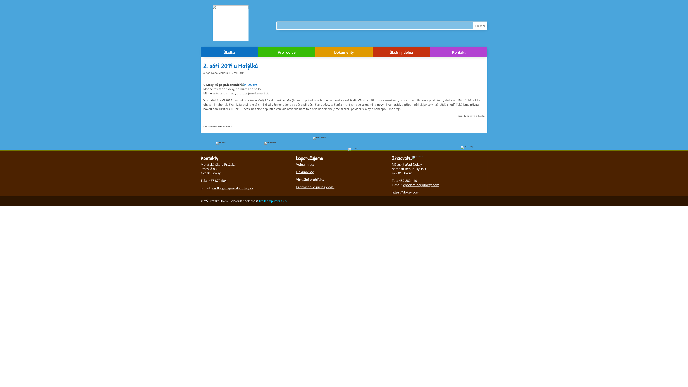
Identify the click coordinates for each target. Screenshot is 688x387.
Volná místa (305, 164)
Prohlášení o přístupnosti (315, 187)
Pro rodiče (287, 53)
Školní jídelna (401, 53)
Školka (229, 53)
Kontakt (458, 53)
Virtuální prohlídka (310, 179)
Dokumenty (344, 53)
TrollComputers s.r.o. (273, 201)
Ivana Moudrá (219, 73)
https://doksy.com (405, 192)
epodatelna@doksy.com (421, 185)
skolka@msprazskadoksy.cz (232, 188)
